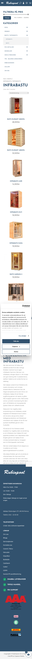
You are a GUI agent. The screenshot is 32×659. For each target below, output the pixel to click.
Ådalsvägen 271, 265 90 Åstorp (18, 511)
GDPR (5, 570)
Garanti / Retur (8, 549)
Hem (4, 79)
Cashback (6, 563)
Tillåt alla (16, 341)
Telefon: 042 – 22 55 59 (10, 515)
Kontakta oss (7, 545)
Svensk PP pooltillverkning (12, 574)
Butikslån (6, 559)
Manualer (6, 552)
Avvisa (16, 351)
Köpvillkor (6, 556)
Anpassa (15, 346)
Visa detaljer (22, 336)
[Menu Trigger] (2, 3)
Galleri (5, 567)
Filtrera (7, 18)
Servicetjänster (8, 541)
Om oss (5, 534)
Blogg (5, 538)
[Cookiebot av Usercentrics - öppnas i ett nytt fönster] (22, 306)
